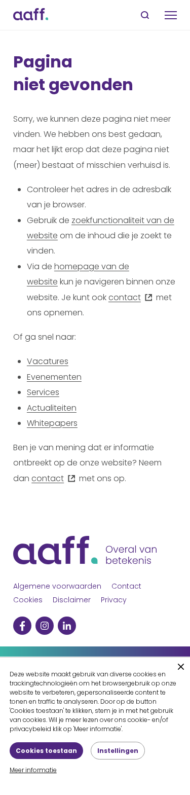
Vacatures (47, 361)
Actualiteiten (52, 408)
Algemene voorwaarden (57, 586)
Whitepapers (52, 423)
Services (43, 392)
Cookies (28, 600)
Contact (126, 586)
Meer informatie (33, 770)
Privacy (114, 600)
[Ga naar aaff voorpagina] (30, 15)
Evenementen (54, 377)
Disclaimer (72, 600)
